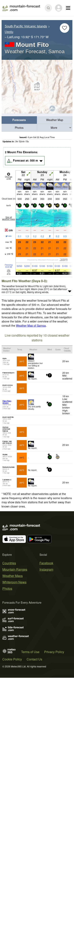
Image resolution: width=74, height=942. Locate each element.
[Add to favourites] (64, 28)
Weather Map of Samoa (31, 325)
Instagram (46, 569)
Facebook (46, 563)
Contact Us (34, 659)
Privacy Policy (54, 652)
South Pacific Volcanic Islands (26, 26)
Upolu (9, 32)
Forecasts (19, 120)
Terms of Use (30, 652)
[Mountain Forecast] (21, 8)
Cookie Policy (12, 659)
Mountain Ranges (14, 569)
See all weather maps (8, 218)
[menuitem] (19, 120)
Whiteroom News (14, 582)
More (54, 128)
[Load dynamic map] (37, 87)
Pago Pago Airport (7, 402)
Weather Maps (12, 575)
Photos (19, 128)
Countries (9, 563)
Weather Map (54, 120)
